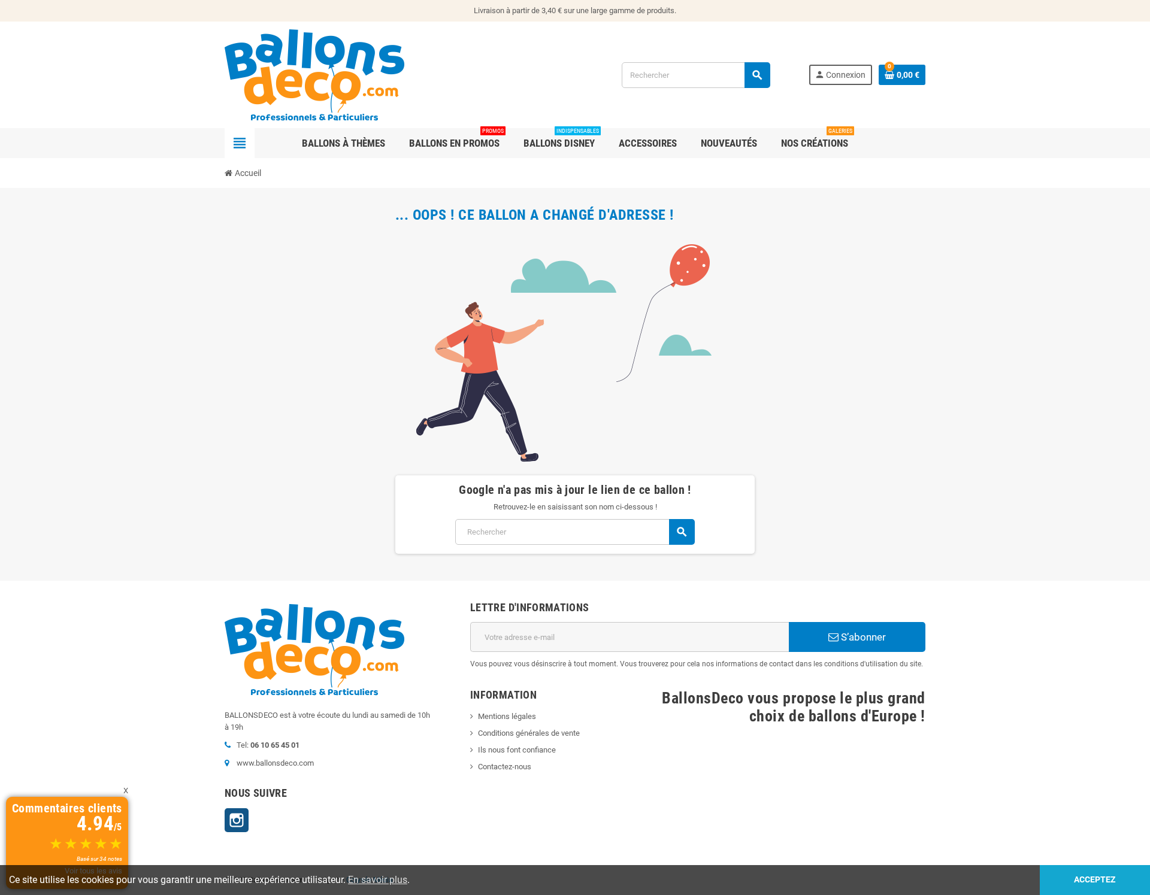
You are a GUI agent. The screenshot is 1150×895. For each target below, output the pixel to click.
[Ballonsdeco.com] (314, 73)
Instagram (237, 820)
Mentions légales (507, 716)
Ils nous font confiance (517, 749)
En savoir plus (377, 879)
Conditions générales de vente (529, 733)
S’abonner (862, 637)
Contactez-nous (504, 766)
